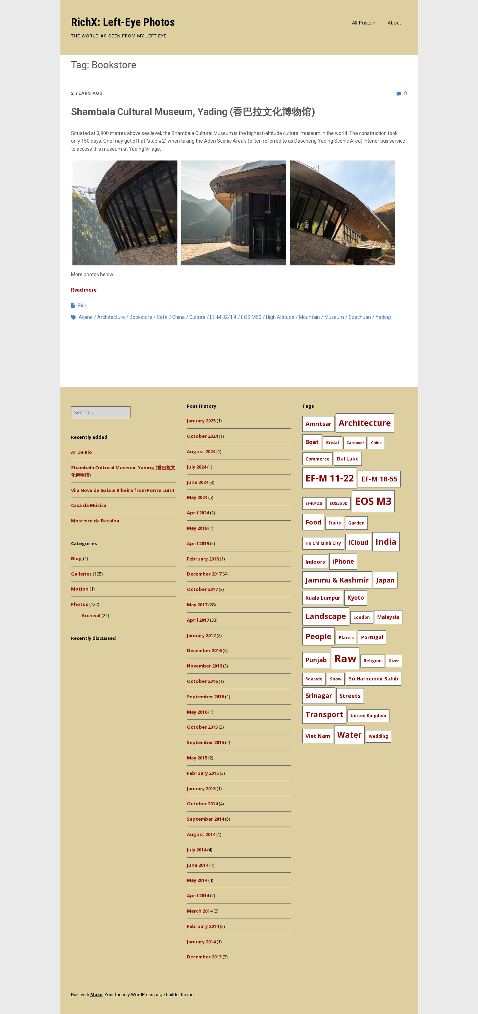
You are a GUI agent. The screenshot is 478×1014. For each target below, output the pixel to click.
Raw (345, 658)
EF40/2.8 (313, 503)
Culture (197, 317)
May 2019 (197, 528)
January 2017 (201, 635)
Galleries (81, 574)
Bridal (332, 442)
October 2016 (202, 681)
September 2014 (205, 819)
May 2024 (197, 497)
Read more (84, 290)
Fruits (335, 523)
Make (96, 994)
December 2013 (204, 957)
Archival (91, 615)
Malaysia (388, 617)
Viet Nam (317, 735)
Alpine (86, 317)
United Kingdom (368, 715)
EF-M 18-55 (379, 479)
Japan (385, 580)
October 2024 (202, 436)
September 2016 (205, 696)
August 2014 (201, 834)
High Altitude (280, 317)
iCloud (358, 542)
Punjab (316, 660)
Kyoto (355, 597)
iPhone (343, 561)
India (385, 541)
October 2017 (202, 589)
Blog (82, 305)
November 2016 (204, 666)
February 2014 (203, 926)
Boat (312, 442)
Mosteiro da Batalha (95, 520)
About (394, 22)
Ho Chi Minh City (323, 543)
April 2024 (198, 512)
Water (349, 734)
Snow (336, 678)
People (318, 636)
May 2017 (197, 604)
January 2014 (201, 941)
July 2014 (196, 850)
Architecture (111, 317)
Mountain (309, 317)
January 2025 (201, 420)
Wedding (378, 736)
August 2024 (201, 451)
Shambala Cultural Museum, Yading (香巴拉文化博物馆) (193, 111)
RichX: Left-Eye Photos (123, 22)
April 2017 (198, 620)
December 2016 (204, 650)
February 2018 (203, 559)
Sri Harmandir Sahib (373, 678)
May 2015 (197, 758)
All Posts (362, 22)
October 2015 (202, 727)
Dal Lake (348, 458)
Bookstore (140, 317)
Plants (346, 637)
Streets (350, 696)
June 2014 (197, 865)
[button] (124, 212)
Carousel (355, 442)
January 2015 (201, 788)
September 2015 (205, 742)
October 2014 (202, 803)
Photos (79, 604)
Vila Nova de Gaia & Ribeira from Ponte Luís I (122, 490)
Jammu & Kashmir (337, 580)
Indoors (315, 561)
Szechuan (360, 317)
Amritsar (318, 424)
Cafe (162, 317)
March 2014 (199, 911)
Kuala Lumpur (322, 597)
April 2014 (198, 895)
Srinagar (318, 695)
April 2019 (198, 543)
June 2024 (197, 482)
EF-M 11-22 (329, 478)
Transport (324, 714)
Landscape (325, 616)
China (178, 317)
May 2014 (197, 880)
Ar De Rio (81, 452)
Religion (373, 660)
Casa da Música (88, 505)
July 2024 (196, 467)
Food (313, 522)
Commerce (317, 459)
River (394, 660)
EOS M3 (373, 501)
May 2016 (197, 712)
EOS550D (338, 503)
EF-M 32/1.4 (223, 317)
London (361, 617)
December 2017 (204, 574)
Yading (383, 317)
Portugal (372, 637)
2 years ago (87, 93)
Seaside (314, 678)
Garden (356, 523)
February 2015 (203, 773)
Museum (334, 317)
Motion (80, 589)
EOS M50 (251, 317)
